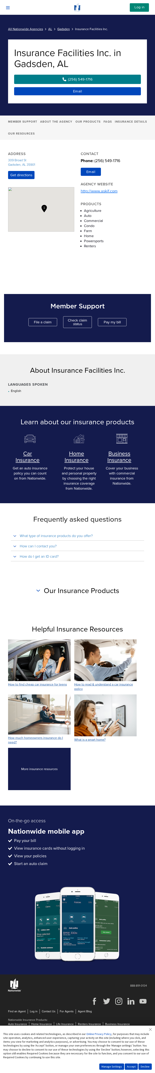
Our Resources (21, 133)
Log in (139, 7)
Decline (145, 1066)
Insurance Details (131, 121)
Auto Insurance (17, 1024)
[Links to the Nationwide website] (14, 990)
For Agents (67, 1011)
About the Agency (56, 121)
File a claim (45, 323)
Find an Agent (17, 1011)
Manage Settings (112, 1066)
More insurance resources (46, 770)
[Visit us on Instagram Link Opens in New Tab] (119, 1004)
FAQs (108, 121)
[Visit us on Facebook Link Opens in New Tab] (94, 1004)
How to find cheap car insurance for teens (37, 684)
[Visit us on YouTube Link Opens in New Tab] (143, 1004)
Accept (131, 1066)
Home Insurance (77, 457)
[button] (44, 208)
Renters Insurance (89, 1024)
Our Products (88, 121)
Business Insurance (119, 457)
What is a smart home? (90, 740)
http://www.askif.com (99, 191)
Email (77, 91)
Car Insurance (28, 457)
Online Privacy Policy (98, 1034)
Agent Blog (85, 1011)
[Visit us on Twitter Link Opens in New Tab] (107, 1004)
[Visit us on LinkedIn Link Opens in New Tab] (131, 1004)
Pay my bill (115, 323)
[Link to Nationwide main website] (77, 10)
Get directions (21, 175)
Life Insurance (65, 1024)
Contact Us (49, 1011)
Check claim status (80, 322)
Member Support (22, 121)
